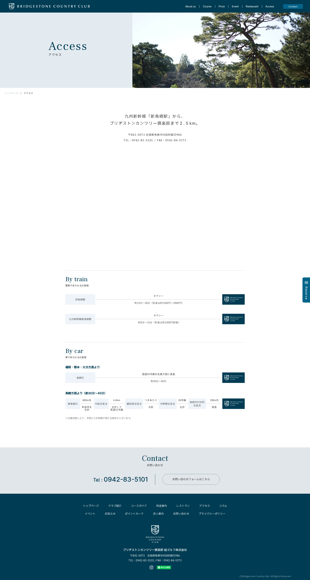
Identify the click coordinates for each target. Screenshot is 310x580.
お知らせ (110, 514)
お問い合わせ (181, 514)
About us (190, 6)
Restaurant (252, 6)
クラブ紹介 (115, 506)
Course (207, 6)
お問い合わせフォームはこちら (191, 479)
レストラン (183, 506)
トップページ (11, 93)
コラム (223, 506)
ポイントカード (134, 514)
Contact (292, 6)
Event (235, 6)
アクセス (204, 506)
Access (270, 6)
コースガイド (139, 506)
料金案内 (161, 506)
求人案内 (158, 514)
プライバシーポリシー (212, 514)
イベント (90, 514)
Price (222, 6)
